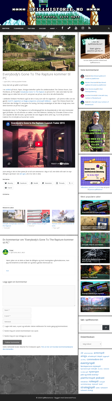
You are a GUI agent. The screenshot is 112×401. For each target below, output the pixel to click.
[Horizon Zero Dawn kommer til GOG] (63, 216)
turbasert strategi (87, 390)
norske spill (84, 372)
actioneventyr (88, 353)
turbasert (104, 388)
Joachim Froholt (21, 81)
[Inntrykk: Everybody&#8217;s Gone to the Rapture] (14, 216)
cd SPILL (83, 360)
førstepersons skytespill (91, 366)
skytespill (95, 384)
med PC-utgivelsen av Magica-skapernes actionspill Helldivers (29, 101)
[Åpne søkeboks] (109, 28)
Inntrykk (5, 28)
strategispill (88, 387)
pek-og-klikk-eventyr (90, 374)
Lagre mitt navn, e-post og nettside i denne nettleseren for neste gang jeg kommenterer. (36, 326)
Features (31, 28)
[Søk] (105, 327)
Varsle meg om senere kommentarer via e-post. (21, 331)
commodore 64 (95, 359)
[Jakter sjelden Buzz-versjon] (38, 216)
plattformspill (88, 377)
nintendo (106, 369)
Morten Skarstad (90, 82)
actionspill (99, 352)
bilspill (99, 356)
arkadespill (92, 356)
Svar (7, 271)
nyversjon (94, 371)
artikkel (8, 90)
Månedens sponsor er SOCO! (91, 187)
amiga (84, 356)
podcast (100, 377)
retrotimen (84, 382)
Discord (42, 28)
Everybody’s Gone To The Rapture (32, 92)
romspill (102, 382)
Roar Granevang (90, 89)
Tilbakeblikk (18, 28)
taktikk (98, 388)
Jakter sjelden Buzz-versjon (37, 224)
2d (82, 352)
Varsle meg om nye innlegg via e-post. (18, 336)
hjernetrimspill (85, 369)
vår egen (23, 174)
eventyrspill (88, 363)
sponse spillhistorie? (96, 189)
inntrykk (94, 369)
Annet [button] (52, 28)
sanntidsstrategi (86, 384)
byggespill (106, 356)
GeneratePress (70, 398)
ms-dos (100, 369)
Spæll (100, 384)
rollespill (94, 381)
